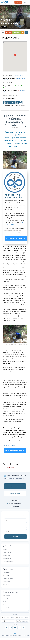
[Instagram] (11, 627)
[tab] (3, 32)
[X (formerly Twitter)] (19, 627)
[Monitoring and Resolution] (20, 102)
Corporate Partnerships (8, 578)
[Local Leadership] (5, 102)
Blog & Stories (6, 601)
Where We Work (6, 555)
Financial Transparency (8, 561)
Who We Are (5, 549)
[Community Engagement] (9, 102)
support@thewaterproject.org (16, 503)
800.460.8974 (15, 500)
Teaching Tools (6, 598)
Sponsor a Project (15, 493)
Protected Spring (18, 75)
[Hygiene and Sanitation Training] (17, 102)
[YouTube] (15, 627)
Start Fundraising (6, 572)
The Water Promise (9, 445)
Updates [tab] (17, 32)
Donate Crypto (6, 584)
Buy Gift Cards (6, 575)
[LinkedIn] (23, 627)
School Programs (6, 581)
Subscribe (15, 536)
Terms (24, 635)
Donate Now (15, 486)
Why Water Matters (7, 558)
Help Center (16, 506)
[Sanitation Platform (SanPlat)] (13, 102)
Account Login (6, 607)
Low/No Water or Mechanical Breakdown (14, 91)
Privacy (20, 635)
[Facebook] (6, 627)
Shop (4, 604)
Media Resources (6, 595)
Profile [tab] (9, 32)
